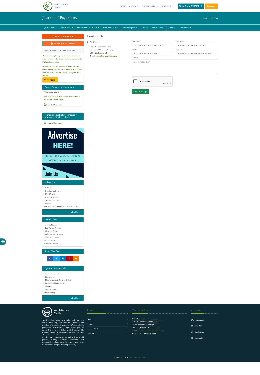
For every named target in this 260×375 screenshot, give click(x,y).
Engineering (50, 292)
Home (123, 6)
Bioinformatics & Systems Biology (58, 280)
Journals (133, 6)
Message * (135, 57)
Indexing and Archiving (54, 234)
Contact (172, 27)
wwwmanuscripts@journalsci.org (151, 330)
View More (75, 212)
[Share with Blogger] (76, 258)
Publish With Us (150, 6)
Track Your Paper (51, 243)
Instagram (199, 331)
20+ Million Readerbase (64, 43)
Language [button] (211, 6)
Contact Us (167, 6)
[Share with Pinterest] (69, 258)
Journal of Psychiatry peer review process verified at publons (61, 116)
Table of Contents (52, 237)
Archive (145, 27)
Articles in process (130, 27)
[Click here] (63, 105)
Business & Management (54, 283)
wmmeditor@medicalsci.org (106, 56)
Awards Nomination (63, 36)
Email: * (135, 49)
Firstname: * (136, 41)
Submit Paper (50, 240)
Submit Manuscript (189, 6)
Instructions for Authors (87, 27)
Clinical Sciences (51, 289)
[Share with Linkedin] (63, 258)
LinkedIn (199, 338)
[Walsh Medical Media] (55, 6)
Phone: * (179, 49)
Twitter (198, 325)
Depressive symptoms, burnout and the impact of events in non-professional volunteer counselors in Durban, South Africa (62, 58)
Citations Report (51, 231)
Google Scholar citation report (59, 87)
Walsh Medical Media (137, 357)
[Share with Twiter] (56, 258)
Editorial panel (66, 27)
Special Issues (157, 27)
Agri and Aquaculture (53, 274)
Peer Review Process (53, 228)
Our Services (185, 27)
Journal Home (49, 27)
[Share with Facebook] (50, 258)
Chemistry (49, 286)
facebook (199, 320)
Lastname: (180, 41)
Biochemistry (50, 277)
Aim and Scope (51, 225)
